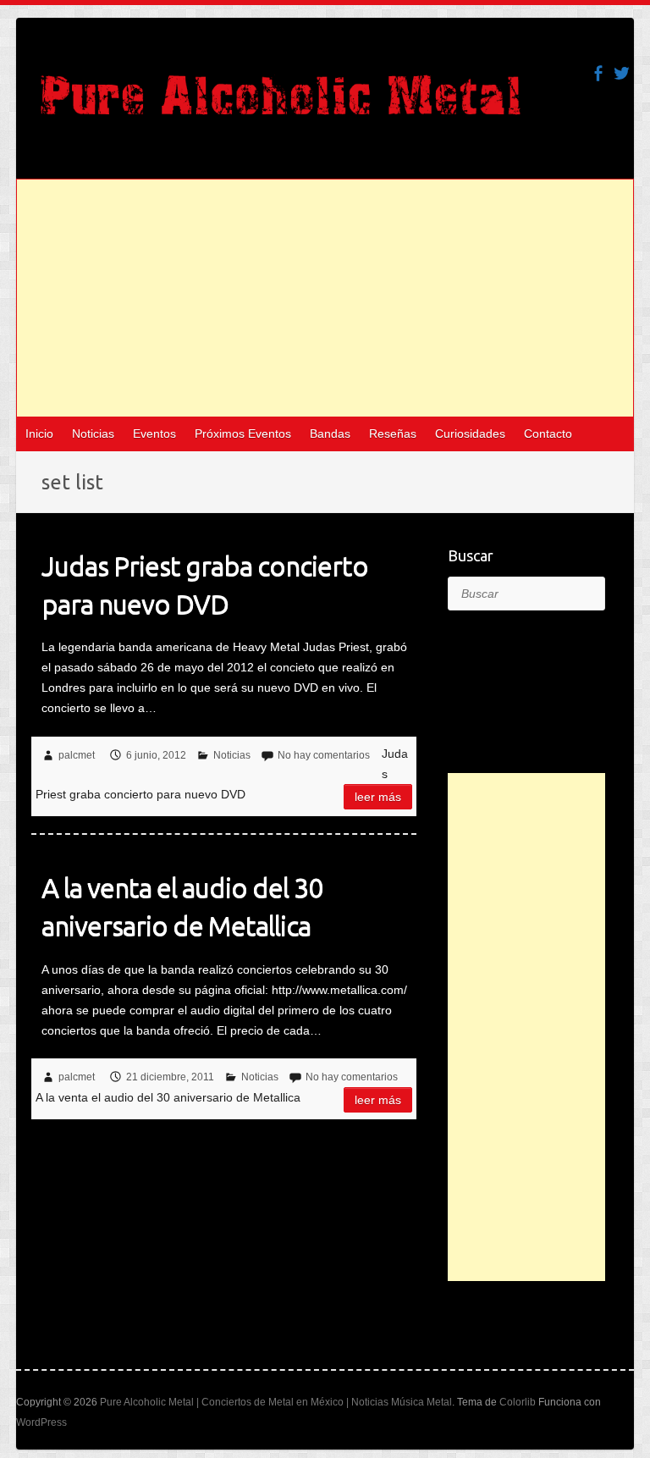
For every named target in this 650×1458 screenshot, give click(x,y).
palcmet (76, 755)
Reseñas (392, 433)
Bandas (330, 433)
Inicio (39, 433)
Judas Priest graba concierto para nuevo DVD (204, 584)
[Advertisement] (325, 298)
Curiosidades (470, 433)
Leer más (378, 797)
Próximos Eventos (243, 433)
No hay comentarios (324, 755)
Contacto (548, 433)
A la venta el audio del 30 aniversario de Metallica (181, 906)
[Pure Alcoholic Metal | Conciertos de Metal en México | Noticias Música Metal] (280, 103)
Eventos (154, 433)
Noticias (93, 433)
